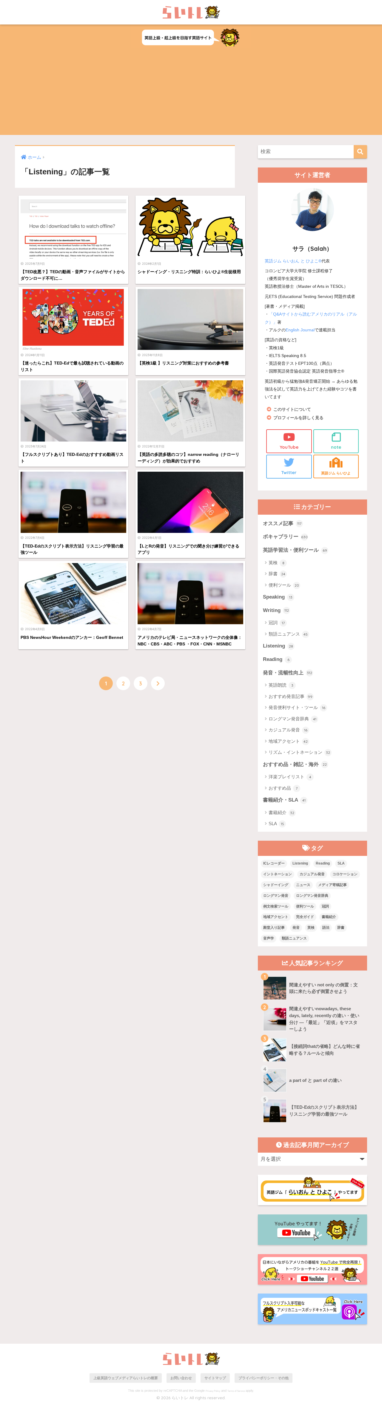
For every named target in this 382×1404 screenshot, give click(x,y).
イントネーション (277, 874)
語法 (325, 927)
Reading (276, 659)
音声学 (268, 938)
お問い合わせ (181, 1378)
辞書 (277, 573)
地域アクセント (288, 741)
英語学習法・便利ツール (295, 550)
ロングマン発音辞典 (292, 718)
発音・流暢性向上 (287, 673)
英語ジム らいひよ (336, 473)
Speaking (277, 597)
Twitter (289, 472)
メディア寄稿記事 (332, 885)
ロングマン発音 (275, 896)
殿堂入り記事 (274, 927)
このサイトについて (292, 409)
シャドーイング (275, 885)
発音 (296, 927)
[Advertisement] (191, 93)
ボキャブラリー (285, 536)
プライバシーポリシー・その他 (263, 1378)
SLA (276, 823)
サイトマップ (215, 1378)
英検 (276, 562)
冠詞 (277, 622)
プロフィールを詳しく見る (298, 418)
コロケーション (345, 874)
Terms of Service (236, 1391)
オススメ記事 (282, 523)
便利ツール (284, 585)
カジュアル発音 (288, 729)
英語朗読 (281, 685)
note (336, 447)
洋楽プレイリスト (290, 776)
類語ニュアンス (288, 633)
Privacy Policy (213, 1391)
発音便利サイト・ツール (297, 707)
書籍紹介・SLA (284, 800)
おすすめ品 (283, 788)
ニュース (303, 885)
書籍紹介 (281, 812)
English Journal (300, 329)
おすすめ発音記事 (290, 696)
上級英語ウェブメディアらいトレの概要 (125, 1378)
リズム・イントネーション (299, 752)
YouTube (289, 447)
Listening (278, 646)
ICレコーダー (274, 863)
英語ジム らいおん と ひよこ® (293, 261)
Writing (276, 610)
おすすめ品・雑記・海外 (295, 764)
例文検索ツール (275, 906)
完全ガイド (305, 917)
